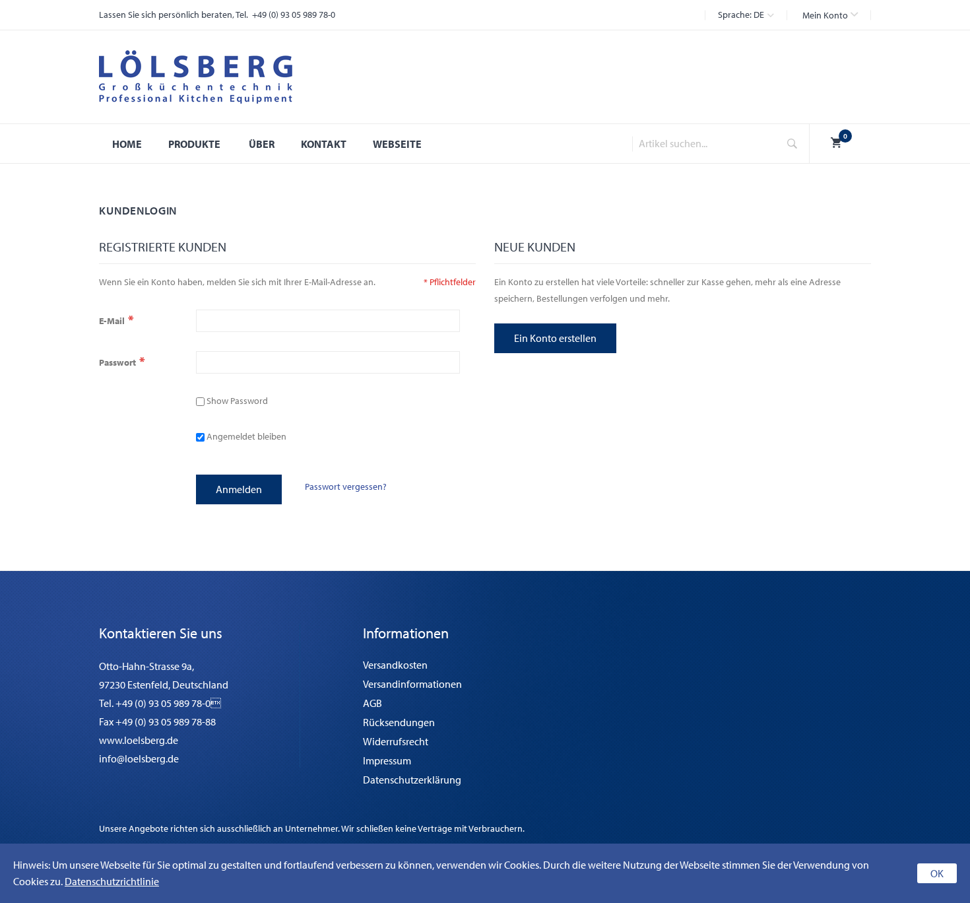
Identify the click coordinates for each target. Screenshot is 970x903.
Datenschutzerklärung (412, 779)
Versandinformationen (412, 683)
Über (262, 143)
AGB (372, 703)
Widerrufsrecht (395, 741)
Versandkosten (395, 664)
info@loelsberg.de (139, 758)
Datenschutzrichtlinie (112, 881)
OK (937, 873)
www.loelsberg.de (138, 740)
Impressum (387, 760)
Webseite (397, 143)
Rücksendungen (399, 722)
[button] (830, 15)
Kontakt (323, 143)
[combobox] (701, 143)
